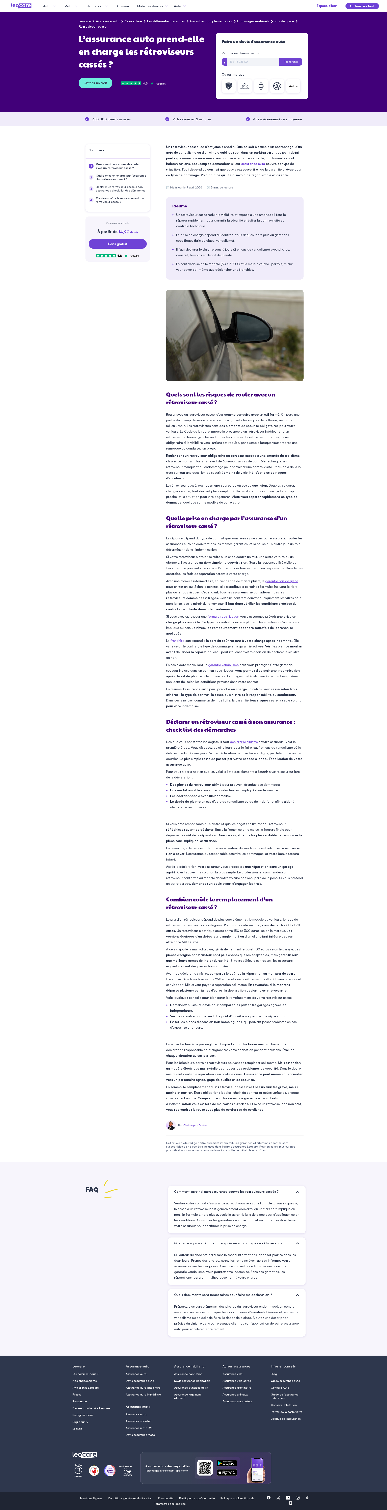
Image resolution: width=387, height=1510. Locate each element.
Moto (68, 6)
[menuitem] (118, 166)
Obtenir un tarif (95, 83)
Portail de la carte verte (286, 1411)
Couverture (133, 21)
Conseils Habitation (284, 1405)
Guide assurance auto (285, 1380)
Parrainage (80, 1401)
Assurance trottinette (237, 1387)
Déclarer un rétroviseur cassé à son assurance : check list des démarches (120, 188)
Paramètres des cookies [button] (170, 1503)
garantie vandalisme (223, 665)
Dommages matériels (253, 21)
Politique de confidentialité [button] (197, 1498)
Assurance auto (108, 21)
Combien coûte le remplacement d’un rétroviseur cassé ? (120, 199)
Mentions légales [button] (91, 1498)
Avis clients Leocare (86, 1387)
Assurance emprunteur (237, 1401)
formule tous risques (223, 616)
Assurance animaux (235, 1394)
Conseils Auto (280, 1387)
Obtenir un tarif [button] (362, 6)
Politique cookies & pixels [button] (237, 1498)
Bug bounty (80, 1422)
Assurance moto (136, 1414)
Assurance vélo (232, 1374)
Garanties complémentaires (211, 21)
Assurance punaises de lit (191, 1387)
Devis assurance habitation (192, 1380)
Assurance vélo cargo (237, 1380)
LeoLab (77, 1428)
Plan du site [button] (166, 1498)
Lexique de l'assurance (286, 1418)
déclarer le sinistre (244, 742)
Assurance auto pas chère (143, 1387)
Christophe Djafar (195, 1125)
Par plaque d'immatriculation (243, 53)
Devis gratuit (117, 244)
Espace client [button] (327, 6)
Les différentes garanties (166, 21)
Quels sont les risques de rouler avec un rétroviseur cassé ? (118, 166)
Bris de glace (284, 21)
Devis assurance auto (140, 1380)
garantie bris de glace (281, 581)
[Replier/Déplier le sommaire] (149, 152)
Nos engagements (85, 1380)
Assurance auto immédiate (143, 1394)
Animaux (123, 6)
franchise (177, 641)
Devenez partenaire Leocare (91, 1408)
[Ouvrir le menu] (9, 6)
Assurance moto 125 (139, 1428)
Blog (274, 1374)
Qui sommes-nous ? (86, 1374)
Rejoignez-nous (83, 1415)
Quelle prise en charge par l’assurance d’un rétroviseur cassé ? (121, 177)
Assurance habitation (188, 1374)
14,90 (128, 231)
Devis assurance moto (140, 1434)
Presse (77, 1394)
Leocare (85, 21)
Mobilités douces (150, 6)
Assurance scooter (138, 1421)
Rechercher (290, 61)
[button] (268, 1498)
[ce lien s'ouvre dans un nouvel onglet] (228, 1464)
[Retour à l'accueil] (102, 1455)
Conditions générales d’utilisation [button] (130, 1498)
